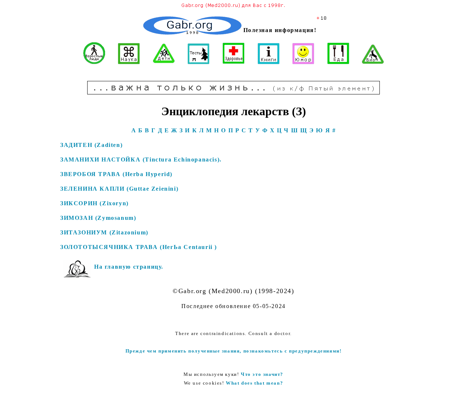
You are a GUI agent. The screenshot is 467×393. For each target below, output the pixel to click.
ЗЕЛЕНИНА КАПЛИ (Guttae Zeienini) (119, 189)
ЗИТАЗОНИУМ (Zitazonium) (104, 232)
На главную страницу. (128, 267)
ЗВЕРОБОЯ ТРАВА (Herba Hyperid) (116, 174)
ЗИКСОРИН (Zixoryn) (94, 203)
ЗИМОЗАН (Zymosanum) (98, 218)
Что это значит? (262, 374)
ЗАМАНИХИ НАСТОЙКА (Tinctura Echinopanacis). (141, 159)
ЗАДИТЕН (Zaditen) (91, 145)
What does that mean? (254, 383)
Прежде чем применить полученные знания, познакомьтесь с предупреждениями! (234, 351)
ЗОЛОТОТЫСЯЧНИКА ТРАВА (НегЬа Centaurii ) (138, 247)
